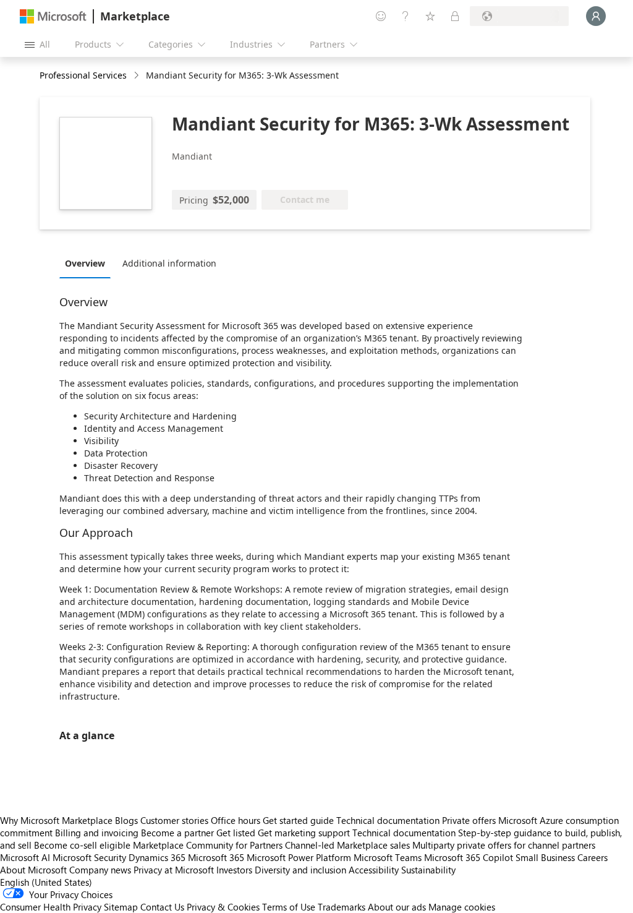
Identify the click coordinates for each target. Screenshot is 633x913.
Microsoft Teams (388, 857)
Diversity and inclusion (300, 870)
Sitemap (121, 907)
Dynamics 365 (157, 857)
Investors (234, 870)
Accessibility (374, 870)
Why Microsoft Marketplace (56, 820)
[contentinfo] (137, 75)
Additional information (169, 263)
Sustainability (428, 870)
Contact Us (162, 907)
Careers (592, 857)
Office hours (235, 820)
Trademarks (341, 907)
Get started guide (298, 820)
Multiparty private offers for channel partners (503, 845)
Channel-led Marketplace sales (347, 845)
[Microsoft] (53, 16)
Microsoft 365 (216, 857)
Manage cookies (461, 907)
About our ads (397, 907)
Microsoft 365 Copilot (468, 857)
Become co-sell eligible (82, 845)
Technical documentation (388, 820)
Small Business (545, 857)
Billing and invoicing (96, 832)
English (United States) (46, 882)
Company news (100, 870)
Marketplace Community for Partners (208, 845)
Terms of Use (288, 907)
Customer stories (174, 820)
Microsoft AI (25, 857)
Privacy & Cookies (223, 907)
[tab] (88, 262)
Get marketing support (304, 832)
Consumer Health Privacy (50, 907)
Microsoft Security (89, 857)
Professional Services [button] (83, 75)
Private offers (469, 820)
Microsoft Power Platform (299, 857)
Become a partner (177, 832)
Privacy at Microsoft (174, 870)
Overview (85, 263)
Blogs (126, 820)
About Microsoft (33, 870)
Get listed (235, 832)
